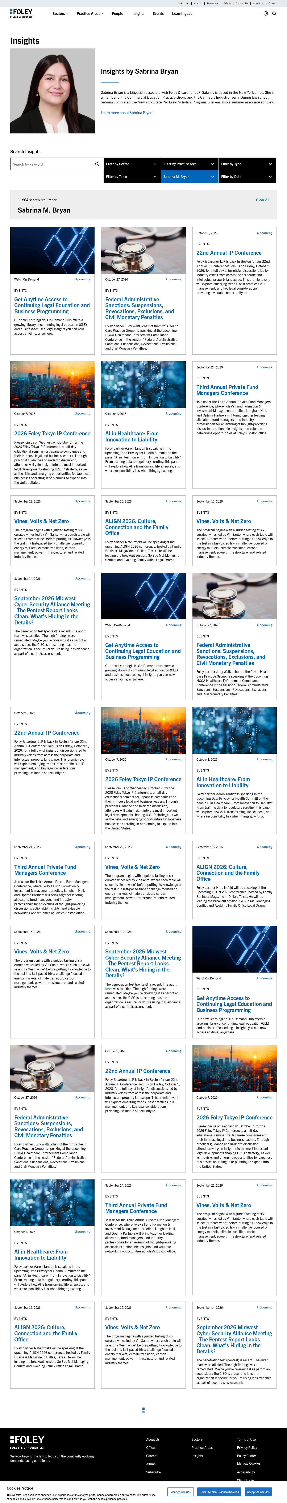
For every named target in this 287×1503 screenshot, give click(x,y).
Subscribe (183, 3)
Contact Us (242, 3)
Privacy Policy (247, 1447)
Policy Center (246, 1455)
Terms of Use (246, 1439)
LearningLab (182, 13)
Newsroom (213, 3)
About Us (258, 3)
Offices (227, 3)
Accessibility (246, 1472)
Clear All (262, 199)
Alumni (198, 3)
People (117, 13)
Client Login (245, 1480)
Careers (273, 3)
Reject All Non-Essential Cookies (219, 1492)
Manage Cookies (180, 1492)
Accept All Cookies (258, 1492)
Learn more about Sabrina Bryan (126, 112)
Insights (138, 13)
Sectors (59, 13)
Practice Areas (88, 13)
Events (158, 13)
